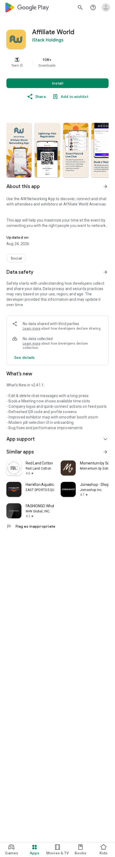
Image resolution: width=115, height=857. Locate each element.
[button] (21, 65)
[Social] (16, 258)
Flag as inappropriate (30, 526)
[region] (57, 62)
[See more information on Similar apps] (105, 451)
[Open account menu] (105, 7)
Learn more (31, 328)
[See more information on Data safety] (105, 272)
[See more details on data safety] (24, 357)
